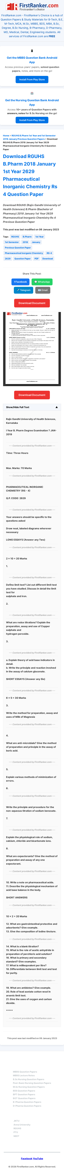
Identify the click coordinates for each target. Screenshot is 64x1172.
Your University (24, 1115)
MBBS (16, 1066)
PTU (16, 1132)
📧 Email (43, 290)
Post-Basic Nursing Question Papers (32, 1083)
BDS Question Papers (24, 1090)
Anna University (22, 1124)
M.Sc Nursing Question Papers (29, 1087)
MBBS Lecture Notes (24, 1075)
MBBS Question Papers (25, 1071)
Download (47, 258)
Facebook (26, 1158)
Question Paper (22, 258)
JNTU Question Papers (40, 1056)
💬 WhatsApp (42, 281)
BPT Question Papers (24, 1094)
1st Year (39, 236)
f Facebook (20, 282)
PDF (37, 258)
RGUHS (15, 236)
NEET (16, 1136)
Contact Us (32, 1145)
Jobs (47, 1115)
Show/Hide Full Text (17, 407)
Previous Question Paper (18, 247)
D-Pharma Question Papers (27, 1106)
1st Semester (12, 242)
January (36, 242)
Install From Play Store (32, 79)
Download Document (32, 303)
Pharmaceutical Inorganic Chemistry (24, 253)
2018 (25, 242)
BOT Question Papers (24, 1098)
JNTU (16, 1121)
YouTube (38, 1158)
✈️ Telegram (24, 290)
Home (6, 135)
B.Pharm (27, 236)
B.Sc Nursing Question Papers (28, 1079)
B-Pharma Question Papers (27, 1102)
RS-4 (49, 253)
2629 (8, 258)
